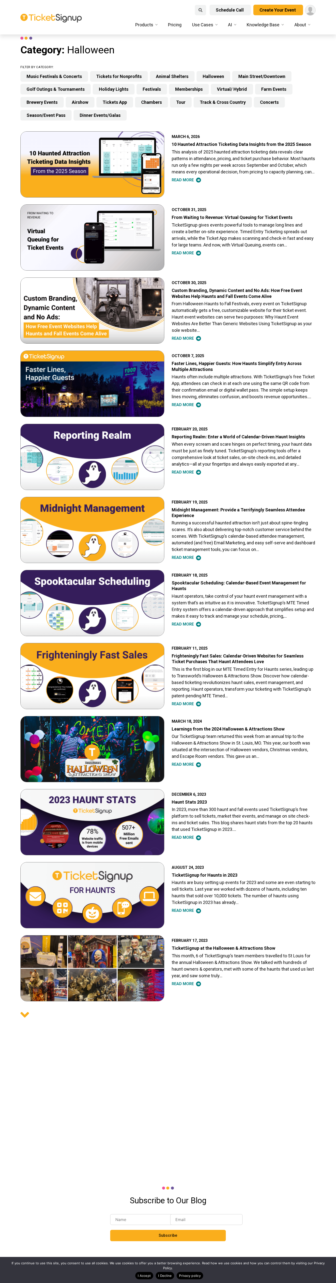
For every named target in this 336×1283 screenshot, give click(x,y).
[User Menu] (310, 10)
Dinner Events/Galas (100, 115)
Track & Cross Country (223, 102)
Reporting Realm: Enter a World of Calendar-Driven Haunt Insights (238, 436)
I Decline (165, 1276)
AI (230, 24)
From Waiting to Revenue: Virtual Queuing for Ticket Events (232, 217)
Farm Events (273, 89)
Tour (180, 102)
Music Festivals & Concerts (54, 76)
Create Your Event (278, 10)
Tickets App (115, 102)
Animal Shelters (172, 76)
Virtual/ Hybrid (232, 89)
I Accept (144, 1276)
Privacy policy (190, 1276)
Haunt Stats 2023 (189, 802)
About (300, 24)
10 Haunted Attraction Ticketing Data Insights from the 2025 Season (241, 144)
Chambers (151, 102)
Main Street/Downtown (261, 76)
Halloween (213, 76)
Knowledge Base (263, 24)
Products (144, 24)
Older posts (24, 1015)
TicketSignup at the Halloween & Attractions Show (223, 948)
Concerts (269, 102)
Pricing (175, 24)
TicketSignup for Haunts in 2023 (204, 875)
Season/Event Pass (46, 115)
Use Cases (202, 24)
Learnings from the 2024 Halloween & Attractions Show (228, 729)
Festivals (152, 89)
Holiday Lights (113, 89)
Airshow (80, 102)
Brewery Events (42, 102)
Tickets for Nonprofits (119, 76)
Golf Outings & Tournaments (56, 89)
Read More (183, 180)
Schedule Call (230, 10)
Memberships (189, 89)
